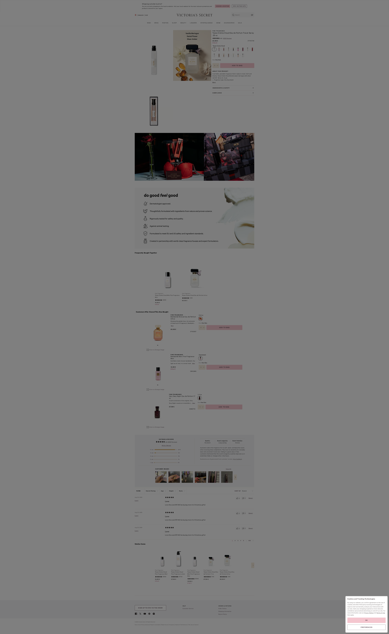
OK (366, 620)
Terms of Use (381, 613)
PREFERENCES (366, 627)
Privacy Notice (369, 613)
